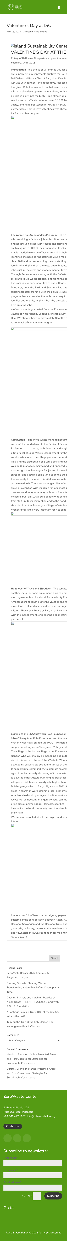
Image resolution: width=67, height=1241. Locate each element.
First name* (10, 1158)
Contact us (12, 1126)
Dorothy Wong (15, 1068)
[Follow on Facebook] (7, 1138)
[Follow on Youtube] (27, 1138)
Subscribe (53, 1196)
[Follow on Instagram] (17, 1138)
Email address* (12, 1182)
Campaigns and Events (35, 31)
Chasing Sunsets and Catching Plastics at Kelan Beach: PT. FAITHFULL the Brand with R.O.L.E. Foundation (33, 1002)
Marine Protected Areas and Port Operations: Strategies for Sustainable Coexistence (31, 1059)
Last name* (10, 1170)
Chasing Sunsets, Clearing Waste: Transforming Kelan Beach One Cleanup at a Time (33, 987)
